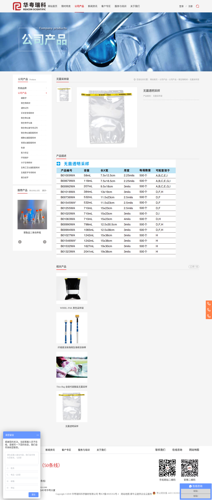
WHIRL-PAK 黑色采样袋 (72, 308)
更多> (44, 191)
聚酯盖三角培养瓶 (32, 232)
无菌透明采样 (71, 426)
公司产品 (163, 79)
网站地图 (125, 494)
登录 (181, 6)
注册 (190, 6)
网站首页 (52, 6)
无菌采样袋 (194, 79)
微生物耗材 (183, 79)
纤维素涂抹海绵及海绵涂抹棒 (72, 347)
